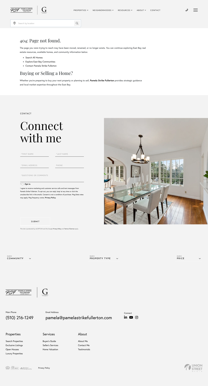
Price (181, 259)
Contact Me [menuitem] (83, 345)
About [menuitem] (140, 10)
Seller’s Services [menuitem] (50, 345)
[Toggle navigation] (195, 10)
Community (15, 259)
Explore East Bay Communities (40, 61)
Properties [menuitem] (80, 10)
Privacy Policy (50, 198)
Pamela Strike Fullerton (102, 80)
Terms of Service (69, 229)
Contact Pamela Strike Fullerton (41, 65)
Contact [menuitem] (155, 10)
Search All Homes (34, 57)
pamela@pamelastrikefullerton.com (79, 317)
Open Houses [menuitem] (12, 349)
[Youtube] (131, 317)
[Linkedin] (125, 317)
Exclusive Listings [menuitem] (14, 345)
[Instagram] (136, 317)
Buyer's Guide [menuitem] (49, 341)
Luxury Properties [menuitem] (14, 353)
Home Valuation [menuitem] (50, 349)
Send (35, 222)
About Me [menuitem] (83, 341)
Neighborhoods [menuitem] (102, 10)
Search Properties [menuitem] (14, 341)
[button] (77, 23)
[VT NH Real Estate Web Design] (193, 368)
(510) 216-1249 (19, 317)
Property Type (100, 259)
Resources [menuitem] (124, 10)
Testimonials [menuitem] (84, 349)
